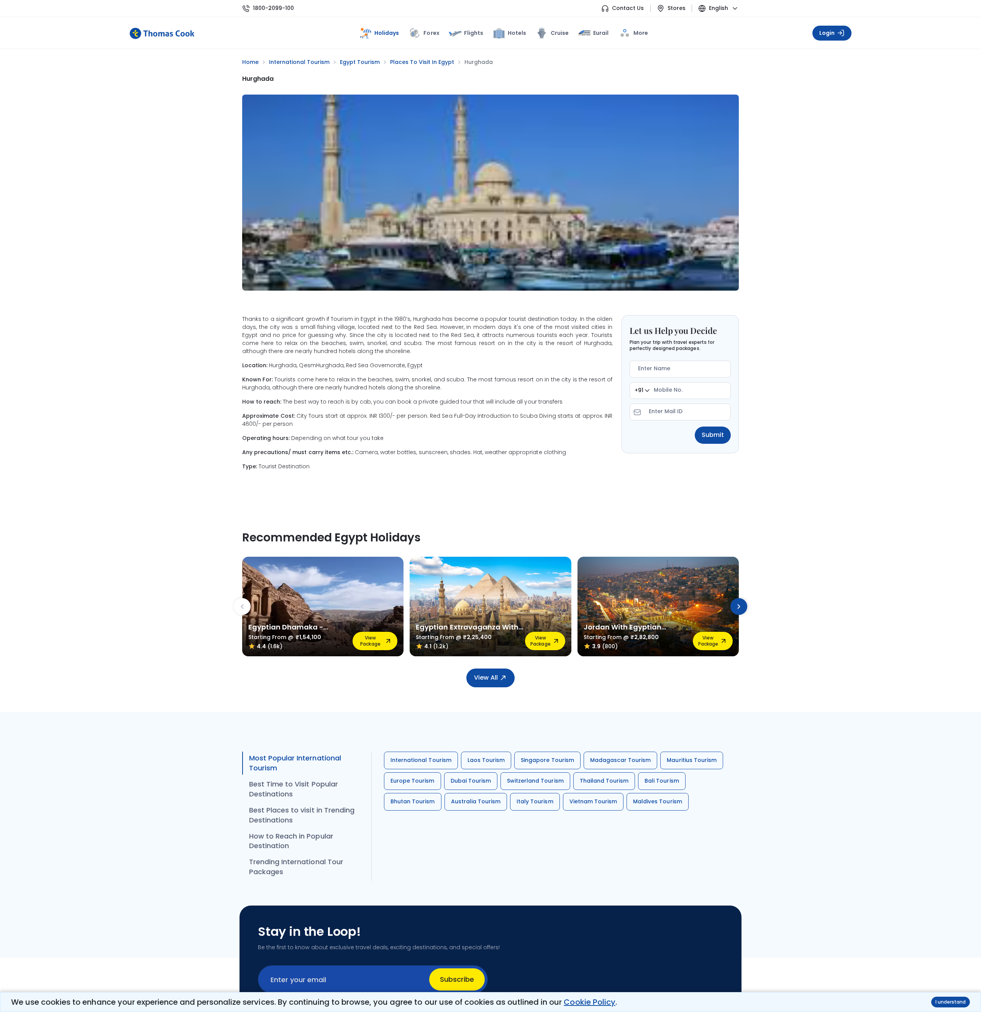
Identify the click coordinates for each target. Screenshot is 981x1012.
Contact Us (628, 8)
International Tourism (420, 760)
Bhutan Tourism (412, 801)
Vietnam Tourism (593, 801)
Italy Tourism (535, 801)
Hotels (517, 33)
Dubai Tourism (471, 781)
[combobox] (642, 391)
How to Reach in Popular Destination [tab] (291, 841)
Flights (473, 33)
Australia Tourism (476, 801)
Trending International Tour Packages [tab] (296, 866)
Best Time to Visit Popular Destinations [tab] (293, 789)
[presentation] (242, 606)
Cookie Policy (589, 1002)
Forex (431, 33)
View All (485, 677)
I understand (950, 1002)
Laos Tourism (486, 760)
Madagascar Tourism (620, 760)
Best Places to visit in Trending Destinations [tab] (301, 815)
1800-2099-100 (273, 8)
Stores (677, 8)
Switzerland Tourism (535, 781)
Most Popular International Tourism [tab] (295, 763)
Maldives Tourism (657, 801)
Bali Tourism (662, 781)
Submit (713, 434)
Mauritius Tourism (692, 760)
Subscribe (457, 979)
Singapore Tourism (547, 760)
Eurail (601, 33)
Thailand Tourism (604, 781)
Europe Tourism (412, 781)
